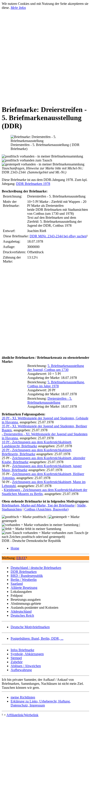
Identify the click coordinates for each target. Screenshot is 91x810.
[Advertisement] (45, 55)
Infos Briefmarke (22, 650)
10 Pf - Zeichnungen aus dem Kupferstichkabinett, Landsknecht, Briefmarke (37, 444)
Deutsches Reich (22, 615)
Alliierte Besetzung (24, 587)
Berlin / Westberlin (24, 580)
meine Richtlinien (23, 697)
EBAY (21, 558)
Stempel (16, 658)
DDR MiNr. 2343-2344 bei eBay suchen (58, 236)
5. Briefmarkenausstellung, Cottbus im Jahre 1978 (56, 384)
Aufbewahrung (21, 670)
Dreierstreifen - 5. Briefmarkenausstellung (49, 400)
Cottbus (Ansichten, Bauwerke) (46, 509)
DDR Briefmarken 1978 (33, 184)
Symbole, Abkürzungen (27, 654)
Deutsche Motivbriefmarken (30, 627)
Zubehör (17, 662)
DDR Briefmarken (24, 572)
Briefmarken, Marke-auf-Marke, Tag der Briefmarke (38, 505)
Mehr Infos (18, 8)
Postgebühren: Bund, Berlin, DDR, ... (37, 638)
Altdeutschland (21, 611)
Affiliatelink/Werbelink (22, 715)
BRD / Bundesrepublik (27, 576)
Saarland (17, 583)
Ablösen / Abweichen (26, 666)
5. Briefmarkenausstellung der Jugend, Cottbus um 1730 (55, 368)
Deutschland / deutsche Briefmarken (36, 568)
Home (15, 548)
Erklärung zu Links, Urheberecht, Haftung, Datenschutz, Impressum (41, 703)
